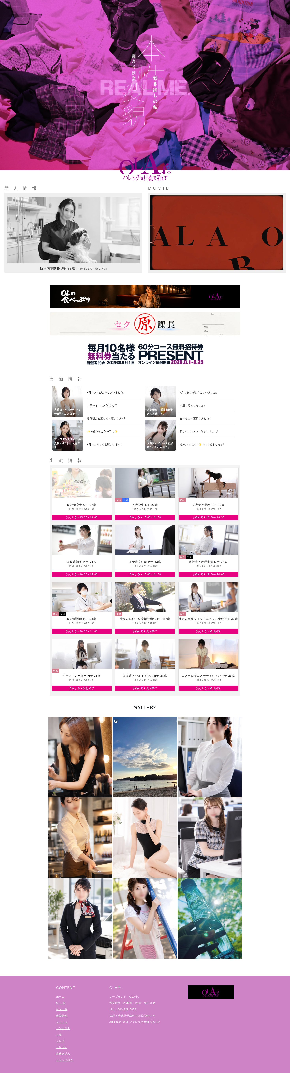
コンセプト (63, 1028)
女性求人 (61, 1047)
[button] (80, 757)
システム (61, 1022)
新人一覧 (61, 1009)
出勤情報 (61, 1015)
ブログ (60, 1041)
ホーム (60, 996)
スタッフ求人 (64, 1060)
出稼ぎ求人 (63, 1053)
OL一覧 (61, 1003)
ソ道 (59, 1034)
